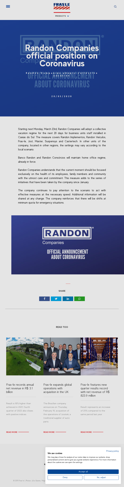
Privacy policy (112, 451)
